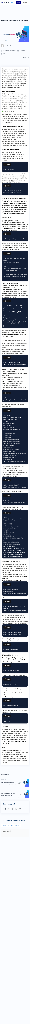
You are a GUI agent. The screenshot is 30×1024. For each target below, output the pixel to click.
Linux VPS (21, 131)
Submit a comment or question (11, 825)
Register (25, 2)
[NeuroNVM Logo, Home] (9, 2)
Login (18, 2)
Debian (4, 156)
